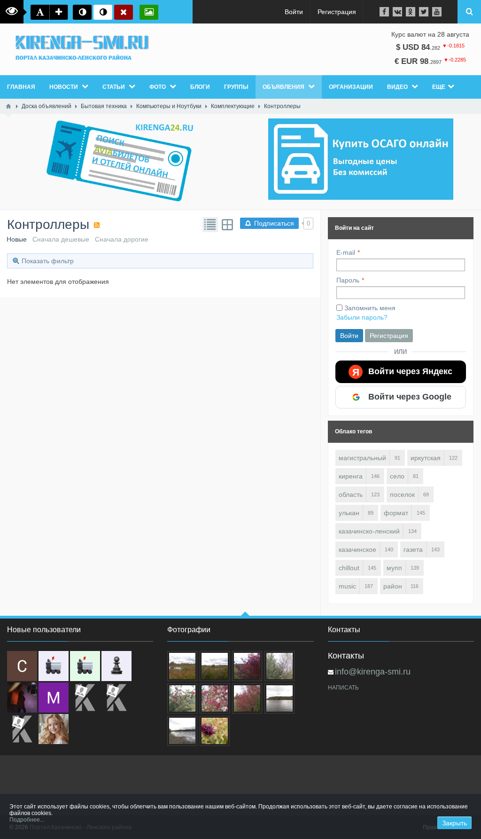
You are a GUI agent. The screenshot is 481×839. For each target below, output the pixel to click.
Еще (438, 87)
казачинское (357, 549)
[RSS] (97, 225)
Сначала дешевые (60, 239)
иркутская (426, 458)
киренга (351, 476)
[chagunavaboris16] (116, 666)
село (397, 476)
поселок (402, 494)
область (351, 494)
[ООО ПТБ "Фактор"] (116, 697)
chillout (349, 568)
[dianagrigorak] (22, 697)
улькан (349, 513)
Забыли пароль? (362, 317)
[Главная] (8, 106)
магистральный (362, 458)
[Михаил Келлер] (54, 697)
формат (396, 513)
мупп (394, 568)
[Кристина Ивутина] (22, 729)
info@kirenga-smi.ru (373, 671)
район (392, 586)
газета (413, 549)
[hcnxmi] (85, 666)
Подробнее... (26, 819)
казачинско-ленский (369, 531)
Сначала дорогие (121, 239)
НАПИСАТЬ (343, 687)
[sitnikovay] (85, 697)
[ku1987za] (54, 666)
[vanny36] (54, 729)
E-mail (345, 252)
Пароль (347, 280)
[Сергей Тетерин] (22, 666)
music (347, 586)
